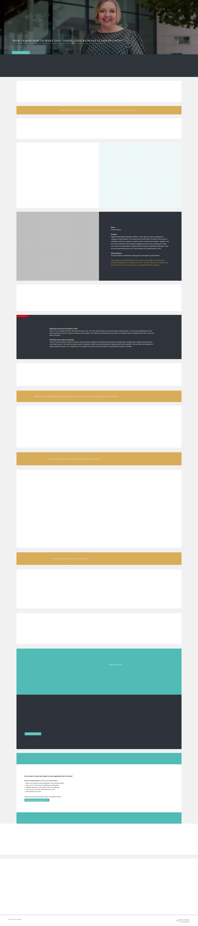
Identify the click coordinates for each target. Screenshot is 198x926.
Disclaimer (70, 912)
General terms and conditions (34, 912)
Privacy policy (95, 912)
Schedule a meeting (54, 842)
